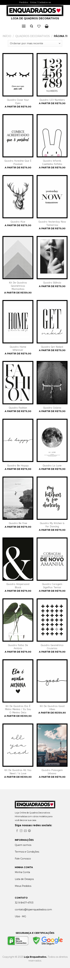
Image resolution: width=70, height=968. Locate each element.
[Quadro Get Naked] (52, 321)
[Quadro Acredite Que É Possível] (17, 135)
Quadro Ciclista (52, 407)
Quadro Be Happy (18, 465)
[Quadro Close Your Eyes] (17, 74)
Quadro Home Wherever (18, 348)
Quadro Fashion (18, 407)
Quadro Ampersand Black (17, 586)
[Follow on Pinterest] (29, 831)
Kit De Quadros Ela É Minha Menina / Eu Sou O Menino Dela (18, 709)
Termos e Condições (27, 851)
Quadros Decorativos (32, 36)
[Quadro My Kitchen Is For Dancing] (52, 498)
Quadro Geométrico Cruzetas (52, 647)
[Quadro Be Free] (17, 498)
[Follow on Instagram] (21, 831)
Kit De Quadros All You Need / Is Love (17, 772)
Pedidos (23, 2)
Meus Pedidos (23, 885)
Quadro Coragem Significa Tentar (52, 586)
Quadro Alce (18, 221)
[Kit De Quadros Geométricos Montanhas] (17, 257)
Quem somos (23, 845)
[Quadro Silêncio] (52, 257)
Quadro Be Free (18, 523)
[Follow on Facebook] (17, 831)
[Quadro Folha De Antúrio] (17, 620)
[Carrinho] (47, 26)
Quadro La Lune (52, 465)
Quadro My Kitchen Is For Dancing (52, 525)
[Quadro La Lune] (52, 440)
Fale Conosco (23, 858)
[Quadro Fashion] (17, 382)
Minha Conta (22, 872)
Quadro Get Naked (52, 346)
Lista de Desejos (24, 879)
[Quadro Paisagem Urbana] (52, 745)
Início (7, 36)
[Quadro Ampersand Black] (17, 559)
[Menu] (23, 26)
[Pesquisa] (31, 26)
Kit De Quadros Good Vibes (52, 708)
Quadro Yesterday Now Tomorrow (52, 223)
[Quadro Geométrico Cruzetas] (52, 620)
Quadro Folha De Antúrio (18, 647)
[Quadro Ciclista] (52, 382)
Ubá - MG (20, 916)
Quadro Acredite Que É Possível (17, 162)
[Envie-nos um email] (25, 831)
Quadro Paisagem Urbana (52, 772)
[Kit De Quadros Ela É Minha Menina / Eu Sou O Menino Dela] (17, 681)
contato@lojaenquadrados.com (33, 909)
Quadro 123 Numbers (52, 99)
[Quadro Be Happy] (17, 440)
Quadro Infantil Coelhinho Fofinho (52, 162)
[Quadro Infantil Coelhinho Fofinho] (52, 135)
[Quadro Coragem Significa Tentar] (52, 559)
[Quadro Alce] (17, 196)
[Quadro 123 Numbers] (52, 74)
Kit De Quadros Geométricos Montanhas (18, 286)
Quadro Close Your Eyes (18, 101)
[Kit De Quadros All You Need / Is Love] (17, 745)
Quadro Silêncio (52, 282)
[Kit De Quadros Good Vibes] (52, 681)
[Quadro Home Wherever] (17, 321)
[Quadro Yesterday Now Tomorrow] (52, 196)
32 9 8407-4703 (24, 902)
